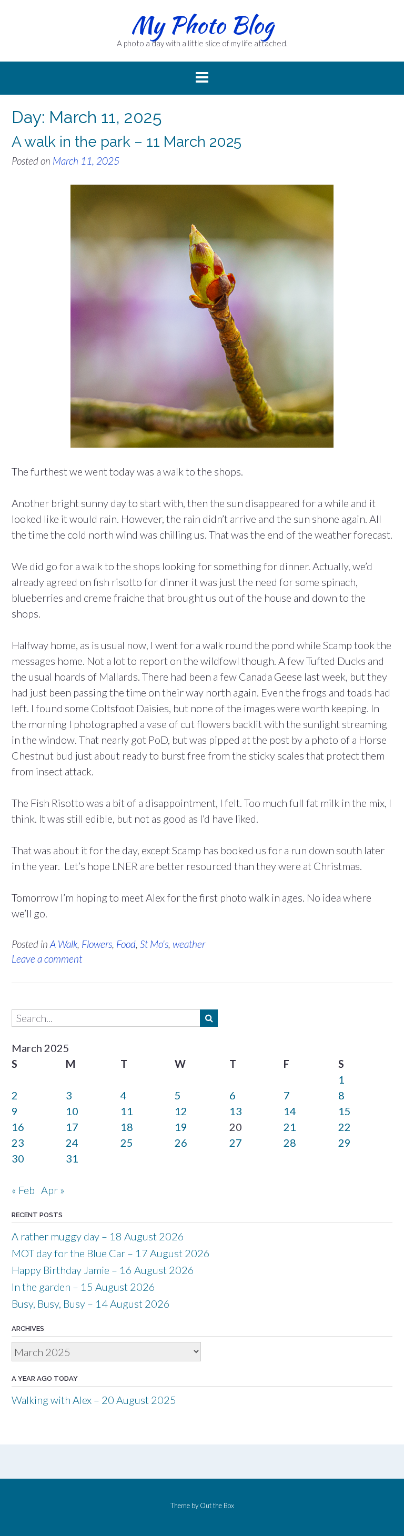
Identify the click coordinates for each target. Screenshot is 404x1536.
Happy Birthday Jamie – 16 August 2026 (103, 1270)
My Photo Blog (202, 24)
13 (235, 1111)
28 (290, 1142)
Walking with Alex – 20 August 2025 (94, 1399)
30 (18, 1158)
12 (181, 1111)
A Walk (63, 944)
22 (344, 1126)
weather (189, 944)
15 (344, 1111)
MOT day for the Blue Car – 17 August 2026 (111, 1253)
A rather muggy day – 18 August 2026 (98, 1236)
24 (72, 1142)
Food (126, 944)
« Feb (23, 1190)
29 (344, 1142)
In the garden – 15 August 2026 (83, 1286)
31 (72, 1158)
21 (290, 1126)
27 (235, 1142)
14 (290, 1111)
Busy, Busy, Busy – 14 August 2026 (91, 1303)
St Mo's (154, 944)
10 (72, 1111)
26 (181, 1142)
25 (126, 1142)
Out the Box (217, 1505)
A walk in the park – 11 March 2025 (126, 141)
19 (181, 1126)
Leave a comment (47, 959)
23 (18, 1142)
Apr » (53, 1190)
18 (126, 1126)
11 (126, 1111)
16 (18, 1126)
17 (72, 1126)
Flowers (97, 944)
